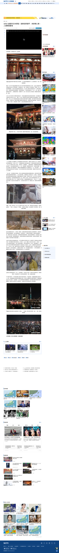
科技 (53, 3)
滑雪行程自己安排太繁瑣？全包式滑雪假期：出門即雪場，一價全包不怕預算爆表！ (22, 535)
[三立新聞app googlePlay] (13, 548)
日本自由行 (12, 243)
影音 (24, 3)
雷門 (8, 81)
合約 (38, 425)
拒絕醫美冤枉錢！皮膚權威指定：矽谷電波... (31, 369)
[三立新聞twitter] (52, 543)
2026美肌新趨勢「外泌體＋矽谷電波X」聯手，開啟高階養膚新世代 (9, 524)
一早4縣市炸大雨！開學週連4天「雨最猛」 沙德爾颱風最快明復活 (34, 535)
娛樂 (35, 3)
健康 (37, 3)
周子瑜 (26, 425)
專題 (49, 3)
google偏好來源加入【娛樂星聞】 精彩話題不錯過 (32, 368)
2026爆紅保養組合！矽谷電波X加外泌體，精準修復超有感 (22, 513)
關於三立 (5, 546)
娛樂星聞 (30, 1)
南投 (19, 425)
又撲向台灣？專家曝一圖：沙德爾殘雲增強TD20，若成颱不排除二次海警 (22, 524)
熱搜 (26, 3)
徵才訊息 (42, 546)
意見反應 (33, 546)
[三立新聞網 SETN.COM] (4, 3)
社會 (33, 3)
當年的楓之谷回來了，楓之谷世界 (22, 397)
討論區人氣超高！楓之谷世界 (47, 175)
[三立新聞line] (49, 543)
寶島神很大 (45, 1)
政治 (31, 3)
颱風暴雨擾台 (15, 3)
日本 (17, 51)
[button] (52, 1)
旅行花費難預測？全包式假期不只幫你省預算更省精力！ (35, 524)
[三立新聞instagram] (47, 543)
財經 (46, 3)
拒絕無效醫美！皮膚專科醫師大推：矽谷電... (31, 371)
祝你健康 (38, 1)
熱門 (22, 3)
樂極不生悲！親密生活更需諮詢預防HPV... (11, 369)
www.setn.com (12, 550)
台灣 (35, 85)
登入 (54, 1)
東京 (14, 85)
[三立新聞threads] (54, 543)
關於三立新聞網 (10, 546)
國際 (40, 3)
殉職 (7, 425)
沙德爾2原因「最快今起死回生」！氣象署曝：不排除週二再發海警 (9, 535)
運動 (44, 3)
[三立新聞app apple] (7, 548)
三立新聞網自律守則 (23, 546)
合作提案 (29, 546)
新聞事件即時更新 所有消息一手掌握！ (11, 368)
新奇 (51, 3)
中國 (32, 425)
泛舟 (13, 425)
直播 (28, 3)
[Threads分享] (4, 35)
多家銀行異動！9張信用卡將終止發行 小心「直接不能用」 (35, 513)
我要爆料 (38, 546)
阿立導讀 (41, 1)
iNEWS (34, 1)
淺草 (10, 81)
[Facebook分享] (4, 30)
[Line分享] (4, 33)
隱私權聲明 (16, 546)
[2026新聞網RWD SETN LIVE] (15, 1)
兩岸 (42, 3)
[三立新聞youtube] (41, 543)
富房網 (49, 1)
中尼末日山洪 (10, 3)
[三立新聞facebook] (44, 543)
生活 (19, 3)
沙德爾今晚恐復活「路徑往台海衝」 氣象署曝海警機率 (9, 513)
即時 (6, 3)
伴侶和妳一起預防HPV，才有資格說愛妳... (11, 371)
